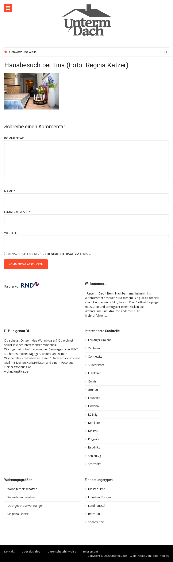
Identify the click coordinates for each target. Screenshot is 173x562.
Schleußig (94, 456)
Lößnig (92, 414)
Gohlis (92, 381)
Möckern (94, 423)
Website (10, 233)
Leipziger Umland (100, 340)
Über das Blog (31, 551)
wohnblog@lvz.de (16, 371)
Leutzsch (94, 398)
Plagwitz (93, 439)
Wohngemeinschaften (22, 489)
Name (9, 191)
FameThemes (160, 556)
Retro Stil (94, 514)
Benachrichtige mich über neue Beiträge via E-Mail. (49, 254)
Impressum (90, 551)
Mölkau (93, 431)
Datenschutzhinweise (61, 551)
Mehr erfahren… (96, 315)
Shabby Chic (96, 522)
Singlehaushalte (18, 514)
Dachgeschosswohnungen (25, 506)
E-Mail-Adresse (17, 212)
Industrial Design (99, 497)
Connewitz (95, 356)
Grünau (93, 390)
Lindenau (94, 406)
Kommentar (14, 138)
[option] (89, 52)
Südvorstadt (96, 365)
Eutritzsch (94, 373)
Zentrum (94, 348)
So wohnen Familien (21, 497)
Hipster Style (96, 489)
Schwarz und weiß (22, 52)
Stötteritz (94, 464)
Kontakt (9, 551)
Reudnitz (94, 447)
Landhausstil (96, 506)
